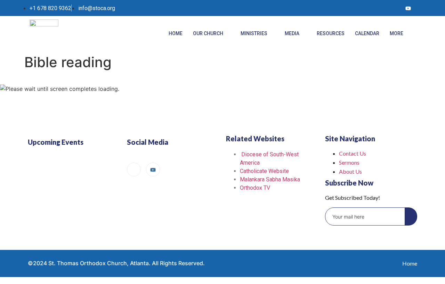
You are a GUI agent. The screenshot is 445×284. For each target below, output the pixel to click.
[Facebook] (394, 8)
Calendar (367, 33)
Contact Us (352, 153)
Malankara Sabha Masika (270, 179)
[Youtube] (408, 8)
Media (292, 33)
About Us (350, 171)
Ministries (254, 33)
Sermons (349, 162)
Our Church (208, 33)
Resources (331, 33)
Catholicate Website (264, 171)
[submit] (411, 216)
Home (176, 33)
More (396, 33)
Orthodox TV (255, 187)
